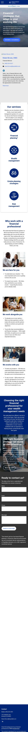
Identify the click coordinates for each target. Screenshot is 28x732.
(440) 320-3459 (9, 711)
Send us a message (9, 528)
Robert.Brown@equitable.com (8, 719)
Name (3, 486)
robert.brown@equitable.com (12, 66)
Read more (6, 85)
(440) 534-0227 (8, 63)
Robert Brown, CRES (10, 58)
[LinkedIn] (4, 71)
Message (4, 515)
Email (3, 495)
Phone (3, 505)
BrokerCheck (16, 728)
